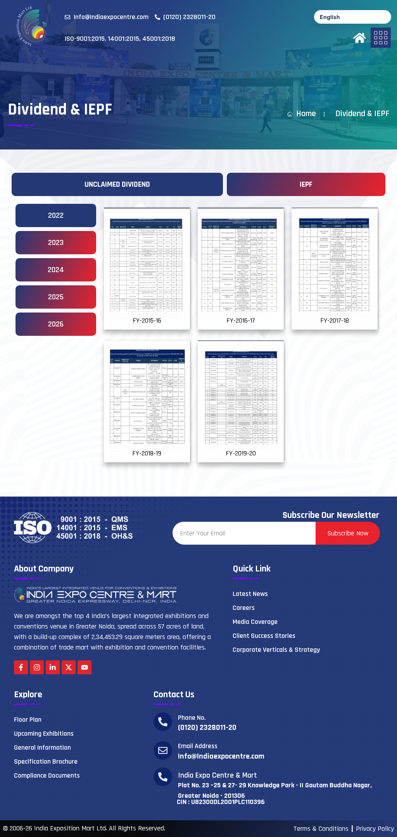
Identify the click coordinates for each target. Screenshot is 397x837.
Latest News (250, 593)
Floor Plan (27, 719)
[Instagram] (37, 667)
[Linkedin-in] (53, 667)
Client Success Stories (264, 635)
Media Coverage (255, 621)
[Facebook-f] (21, 667)
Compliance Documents (47, 775)
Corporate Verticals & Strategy (276, 649)
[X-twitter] (69, 667)
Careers (244, 607)
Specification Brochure (46, 761)
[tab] (117, 184)
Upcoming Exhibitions (44, 733)
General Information (42, 747)
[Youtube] (84, 667)
